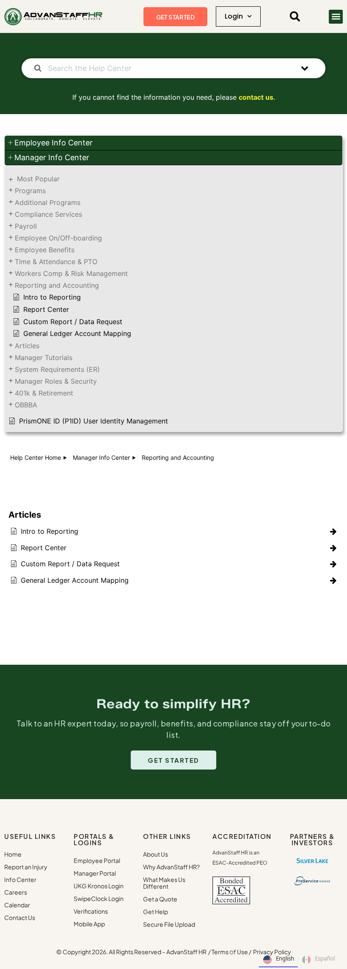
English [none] (285, 958)
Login (234, 16)
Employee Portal (97, 860)
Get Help (155, 911)
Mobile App (89, 924)
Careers (15, 892)
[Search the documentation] (37, 68)
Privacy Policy (272, 951)
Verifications (91, 911)
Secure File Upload (169, 924)
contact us (256, 97)
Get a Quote (160, 899)
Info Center (20, 879)
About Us (155, 854)
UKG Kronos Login (99, 886)
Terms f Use (230, 951)
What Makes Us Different (164, 883)
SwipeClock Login (99, 898)
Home (13, 854)
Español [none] (325, 958)
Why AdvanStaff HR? (171, 867)
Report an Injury (25, 867)
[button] (295, 16)
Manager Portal (95, 873)
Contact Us (19, 917)
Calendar (17, 905)
